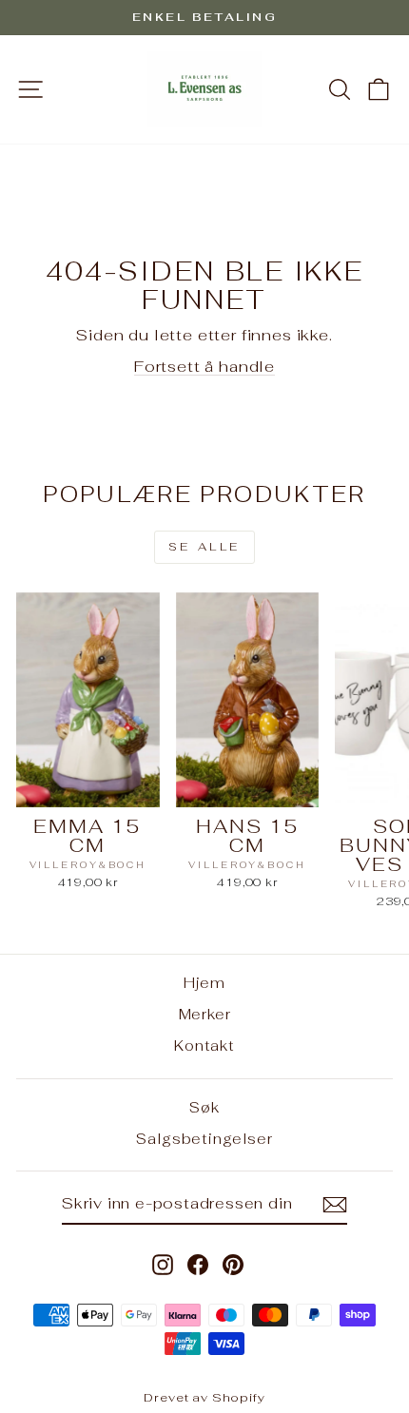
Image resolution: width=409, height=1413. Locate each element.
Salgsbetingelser (204, 1139)
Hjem (204, 983)
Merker (205, 1014)
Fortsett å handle (204, 366)
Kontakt (204, 1045)
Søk (204, 1107)
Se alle (204, 546)
